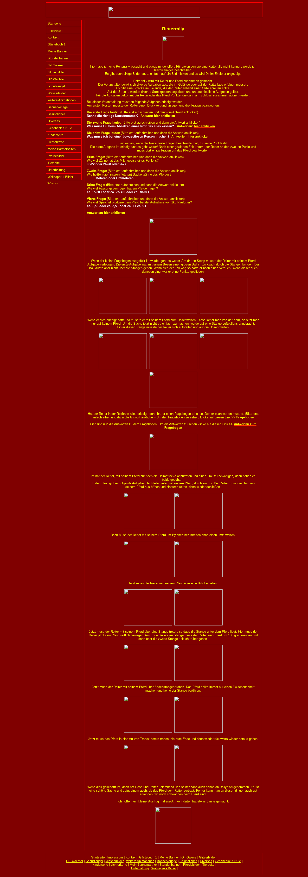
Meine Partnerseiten (62, 149)
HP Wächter (56, 79)
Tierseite (54, 163)
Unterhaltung (56, 170)
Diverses (54, 121)
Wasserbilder (57, 93)
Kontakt (53, 37)
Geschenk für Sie (60, 128)
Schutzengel (56, 86)
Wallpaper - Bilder (163, 868)
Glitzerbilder (56, 72)
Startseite (54, 23)
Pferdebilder (56, 156)
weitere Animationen (62, 100)
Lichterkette (56, 142)
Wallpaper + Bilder (60, 177)
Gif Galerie (55, 65)
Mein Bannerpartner (143, 864)
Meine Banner (57, 51)
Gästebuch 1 (56, 44)
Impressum (55, 30)
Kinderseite (55, 135)
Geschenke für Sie (228, 861)
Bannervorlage (58, 107)
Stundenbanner (58, 58)
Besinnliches (56, 114)
